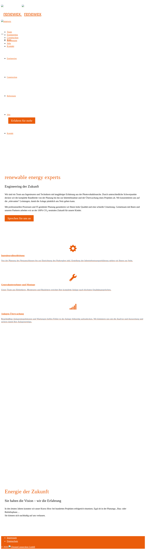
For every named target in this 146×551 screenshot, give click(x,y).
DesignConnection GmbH (23, 547)
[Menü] (2, 34)
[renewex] (73, 14)
